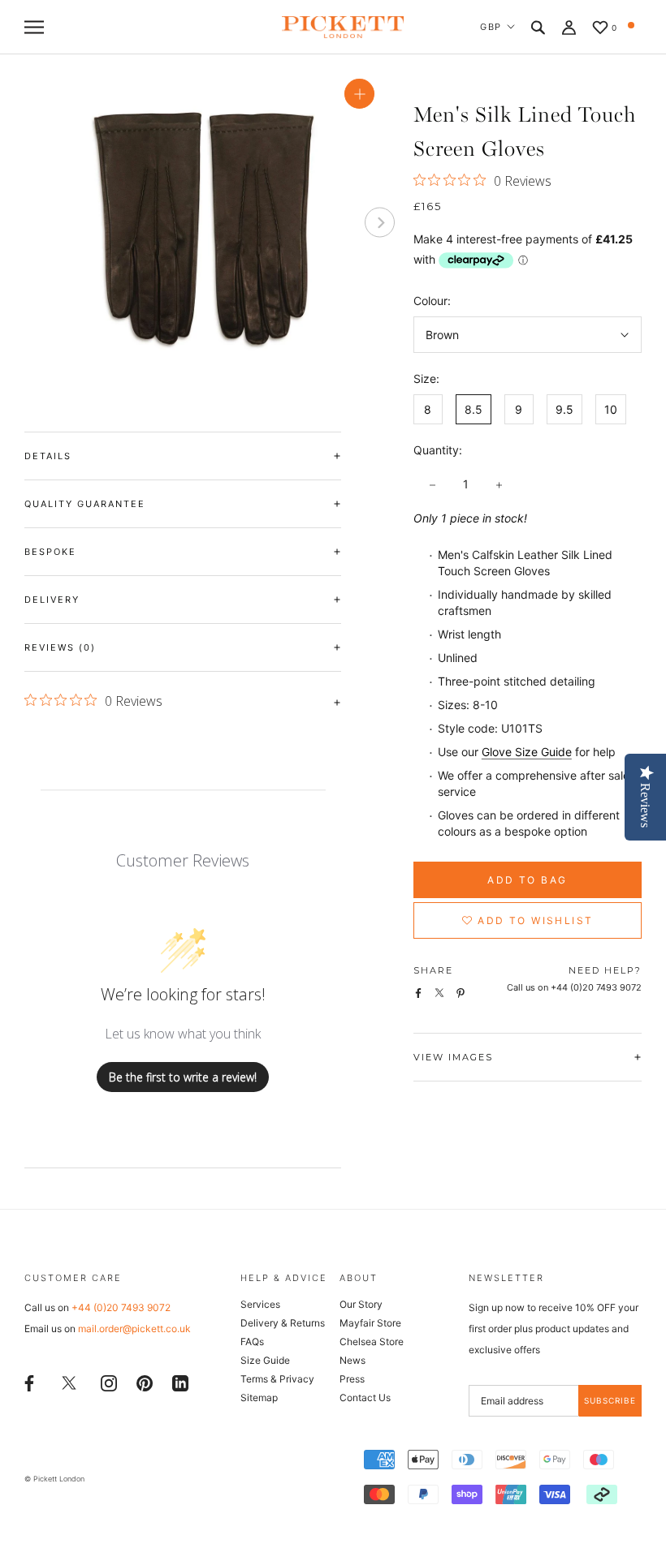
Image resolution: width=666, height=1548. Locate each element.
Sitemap (259, 1397)
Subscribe (610, 1400)
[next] (380, 223)
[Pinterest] (144, 1381)
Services (260, 1304)
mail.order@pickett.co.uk (134, 1328)
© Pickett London (54, 1478)
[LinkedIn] (180, 1381)
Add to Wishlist (533, 920)
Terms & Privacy (277, 1379)
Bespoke (50, 551)
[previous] (39, 223)
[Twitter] (69, 1381)
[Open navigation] (34, 27)
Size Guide (265, 1360)
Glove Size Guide (527, 752)
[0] (600, 29)
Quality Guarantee (84, 504)
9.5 (564, 409)
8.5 (473, 409)
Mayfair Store (370, 1323)
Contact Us (365, 1397)
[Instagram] (109, 1381)
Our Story (361, 1304)
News (352, 1360)
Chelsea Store (371, 1341)
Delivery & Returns (282, 1323)
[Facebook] (29, 1381)
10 (610, 409)
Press (352, 1379)
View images (453, 1057)
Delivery (52, 599)
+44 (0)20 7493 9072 (121, 1307)
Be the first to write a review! (183, 1077)
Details (47, 456)
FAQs (252, 1341)
